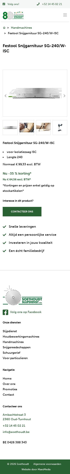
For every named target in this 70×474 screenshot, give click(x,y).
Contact (8, 394)
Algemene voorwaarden (47, 464)
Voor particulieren (15, 358)
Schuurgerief (11, 352)
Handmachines (21, 27)
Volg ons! (13, 4)
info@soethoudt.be (16, 432)
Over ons (9, 384)
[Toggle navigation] (65, 15)
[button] (64, 95)
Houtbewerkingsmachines (21, 336)
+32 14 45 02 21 (14, 425)
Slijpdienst (10, 331)
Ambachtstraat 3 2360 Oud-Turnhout (17, 417)
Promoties (10, 389)
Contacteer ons (22, 211)
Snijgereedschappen (17, 347)
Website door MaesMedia (36, 469)
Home (7, 378)
